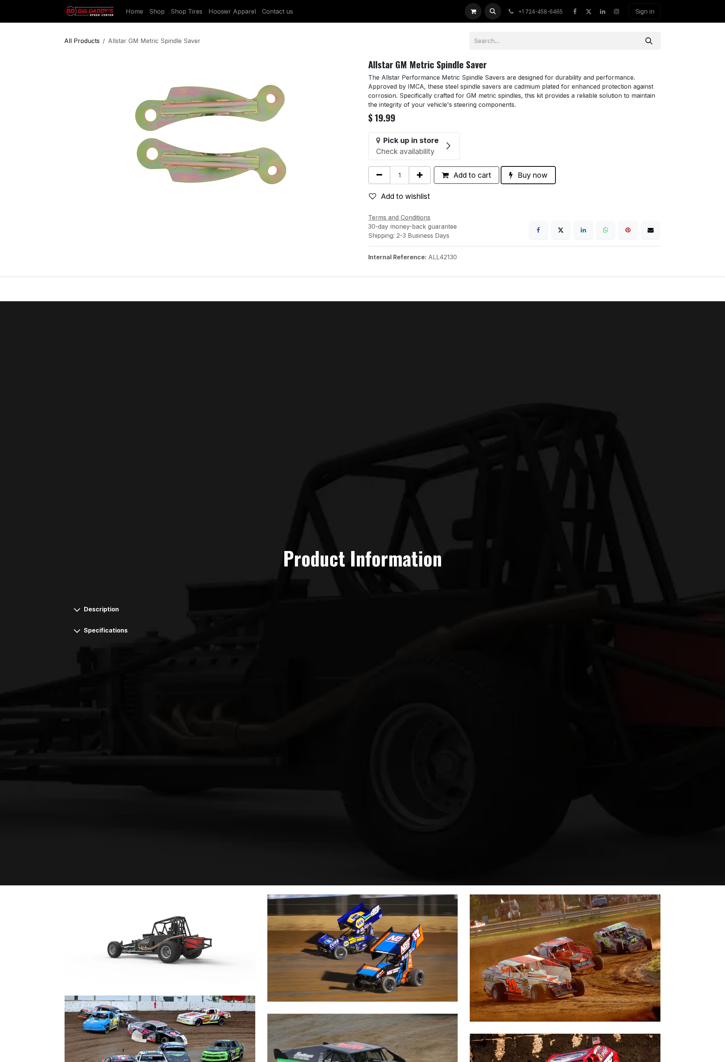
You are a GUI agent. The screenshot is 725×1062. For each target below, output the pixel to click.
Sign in (644, 11)
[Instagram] (617, 11)
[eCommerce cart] (473, 11)
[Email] (651, 230)
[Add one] (420, 175)
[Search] (649, 41)
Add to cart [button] (471, 175)
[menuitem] (134, 11)
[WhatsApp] (606, 230)
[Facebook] (575, 11)
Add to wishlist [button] (404, 196)
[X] (589, 11)
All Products (82, 41)
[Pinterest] (628, 230)
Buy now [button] (532, 175)
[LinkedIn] (603, 11)
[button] (492, 11)
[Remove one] (379, 175)
